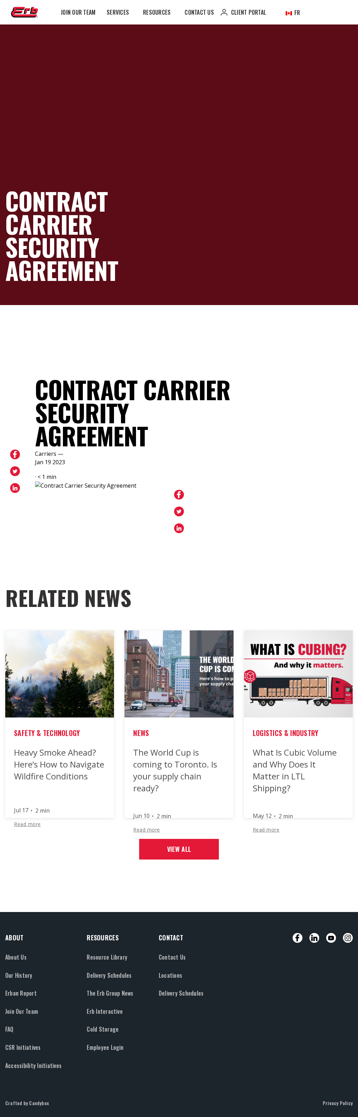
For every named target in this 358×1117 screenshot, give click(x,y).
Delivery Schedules (109, 975)
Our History (19, 975)
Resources (157, 12)
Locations (170, 975)
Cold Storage (103, 1029)
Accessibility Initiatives (33, 1065)
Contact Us (199, 12)
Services (118, 12)
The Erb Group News (110, 993)
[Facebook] (297, 938)
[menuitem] (78, 12)
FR (296, 12)
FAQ (9, 1029)
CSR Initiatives (23, 1047)
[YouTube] (331, 938)
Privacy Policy (338, 1103)
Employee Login (105, 1047)
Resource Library (107, 957)
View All (179, 849)
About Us (16, 957)
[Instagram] (348, 938)
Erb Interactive (105, 1011)
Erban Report (21, 993)
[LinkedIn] (314, 938)
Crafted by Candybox (27, 1103)
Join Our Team (78, 12)
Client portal (248, 12)
